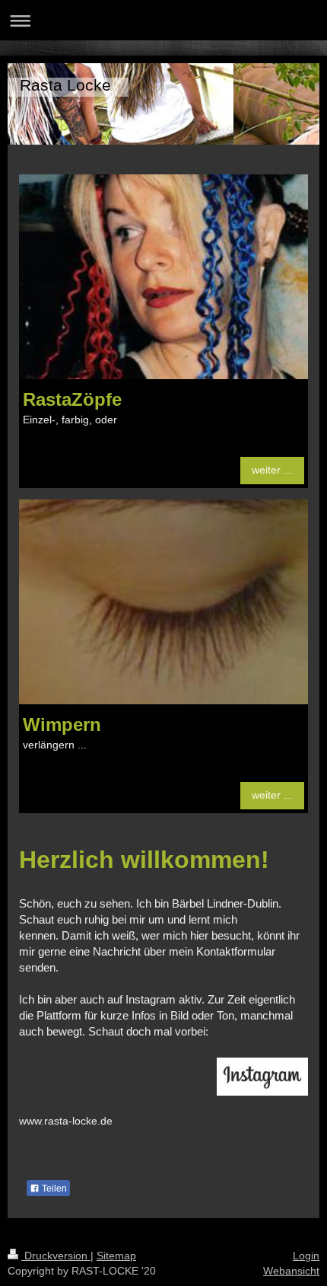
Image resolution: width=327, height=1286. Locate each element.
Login (306, 1255)
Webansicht (291, 1271)
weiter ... (272, 470)
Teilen (53, 1188)
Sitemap (116, 1255)
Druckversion (55, 1255)
